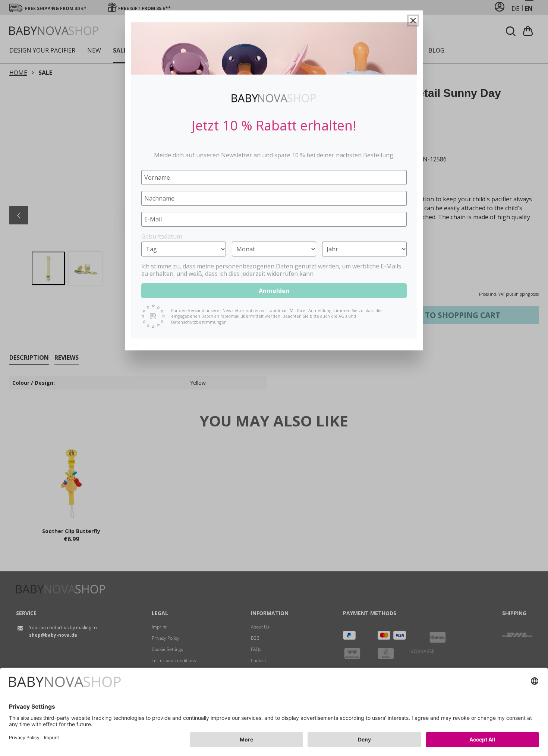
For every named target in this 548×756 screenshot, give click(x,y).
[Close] (413, 20)
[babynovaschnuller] (274, 48)
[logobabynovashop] (273, 98)
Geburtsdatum (161, 236)
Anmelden (274, 291)
